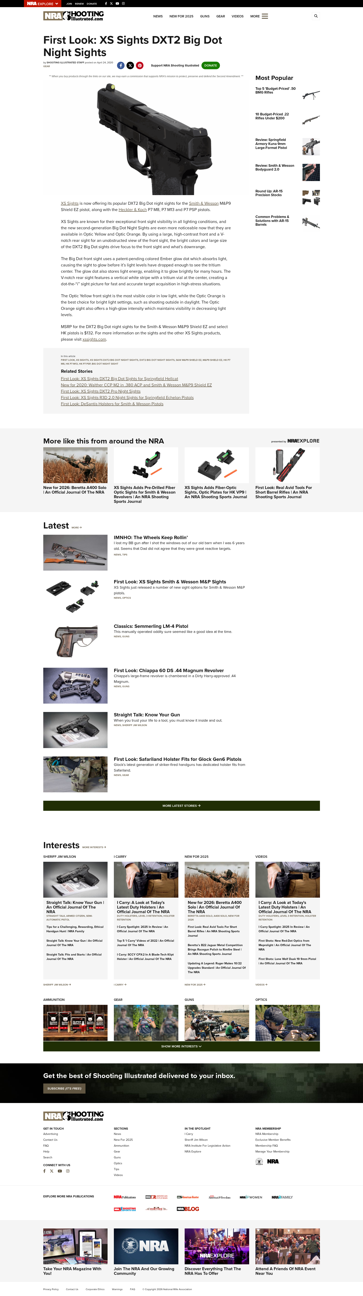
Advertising (50, 1134)
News (158, 16)
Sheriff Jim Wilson (134, 725)
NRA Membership (266, 1134)
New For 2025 (181, 16)
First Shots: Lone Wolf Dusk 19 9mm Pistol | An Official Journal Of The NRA (287, 961)
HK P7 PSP (85, 364)
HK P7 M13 (72, 364)
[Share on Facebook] (121, 63)
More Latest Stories (198, 805)
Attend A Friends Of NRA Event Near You (285, 1271)
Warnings (117, 1289)
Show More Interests (204, 1046)
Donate (92, 4)
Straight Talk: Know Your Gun (147, 714)
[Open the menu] (265, 16)
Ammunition (54, 999)
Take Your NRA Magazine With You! (72, 1271)
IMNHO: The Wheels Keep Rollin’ (151, 537)
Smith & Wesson (204, 203)
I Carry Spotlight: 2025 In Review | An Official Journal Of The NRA (142, 929)
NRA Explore (193, 1151)
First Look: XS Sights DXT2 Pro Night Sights (101, 391)
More (75, 527)
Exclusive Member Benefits (273, 1140)
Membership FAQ (266, 1145)
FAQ (46, 1145)
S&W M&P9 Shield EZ (188, 360)
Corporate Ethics (95, 1289)
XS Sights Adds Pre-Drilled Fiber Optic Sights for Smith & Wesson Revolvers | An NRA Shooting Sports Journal (145, 494)
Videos (238, 16)
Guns (205, 16)
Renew (79, 4)
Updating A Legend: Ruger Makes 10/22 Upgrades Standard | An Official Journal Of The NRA (217, 967)
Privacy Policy (51, 1289)
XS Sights (70, 203)
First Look (68, 360)
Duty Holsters (127, 916)
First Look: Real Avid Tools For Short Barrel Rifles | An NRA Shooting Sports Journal (283, 492)
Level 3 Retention (150, 916)
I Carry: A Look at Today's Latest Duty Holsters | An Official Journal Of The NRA (143, 907)
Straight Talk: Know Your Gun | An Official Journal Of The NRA (75, 907)
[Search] (316, 16)
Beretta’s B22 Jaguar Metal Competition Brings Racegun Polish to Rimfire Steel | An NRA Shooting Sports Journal (215, 949)
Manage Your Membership (272, 1151)
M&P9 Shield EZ (212, 360)
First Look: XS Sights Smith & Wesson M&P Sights (170, 581)
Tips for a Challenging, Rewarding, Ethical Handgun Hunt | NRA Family (75, 929)
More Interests (92, 847)
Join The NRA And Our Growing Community (144, 1271)
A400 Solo (220, 916)
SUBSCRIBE (64, 1088)
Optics (126, 598)
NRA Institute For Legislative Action (207, 1145)
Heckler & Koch (133, 209)
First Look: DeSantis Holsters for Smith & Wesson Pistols (112, 404)
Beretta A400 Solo (200, 916)
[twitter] (130, 63)
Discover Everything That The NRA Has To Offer (213, 1271)
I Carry (120, 856)
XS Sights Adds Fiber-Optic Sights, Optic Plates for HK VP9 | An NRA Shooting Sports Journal (216, 492)
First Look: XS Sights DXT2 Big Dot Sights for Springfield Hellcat (119, 379)
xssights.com (94, 339)
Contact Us (50, 1140)
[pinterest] (140, 63)
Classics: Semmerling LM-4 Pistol (151, 626)
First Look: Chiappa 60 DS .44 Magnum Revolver (169, 670)
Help (46, 1151)
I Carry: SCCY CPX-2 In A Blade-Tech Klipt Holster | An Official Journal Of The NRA (145, 956)
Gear (220, 16)
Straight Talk (55, 916)
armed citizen (75, 916)
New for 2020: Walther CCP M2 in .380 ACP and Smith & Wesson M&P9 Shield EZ (136, 385)
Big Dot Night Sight (105, 364)
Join (69, 4)
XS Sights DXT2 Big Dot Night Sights (114, 360)
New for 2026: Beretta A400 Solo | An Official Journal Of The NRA (74, 489)
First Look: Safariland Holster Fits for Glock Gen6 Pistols (177, 759)
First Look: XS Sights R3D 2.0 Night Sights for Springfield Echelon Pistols (127, 397)
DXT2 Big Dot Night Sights (157, 360)
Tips (124, 555)
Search (47, 1157)
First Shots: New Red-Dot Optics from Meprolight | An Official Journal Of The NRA (285, 945)
